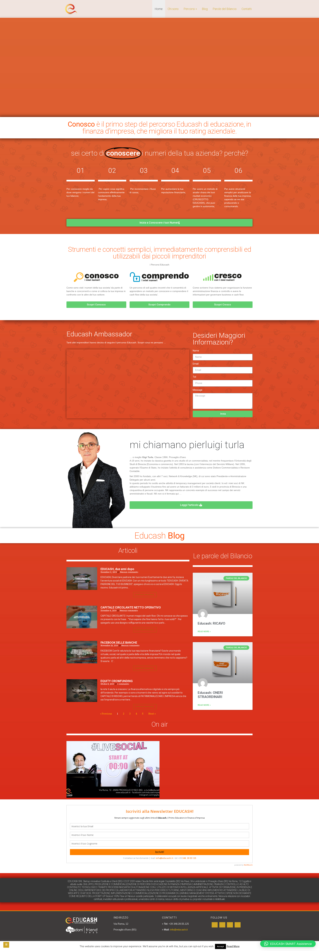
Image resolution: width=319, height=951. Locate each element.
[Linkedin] (230, 924)
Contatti (247, 9)
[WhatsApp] (238, 924)
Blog (205, 9)
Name (196, 350)
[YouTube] (222, 924)
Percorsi (189, 9)
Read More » (204, 631)
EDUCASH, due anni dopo (117, 569)
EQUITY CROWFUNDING (117, 681)
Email (196, 363)
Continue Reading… (145, 595)
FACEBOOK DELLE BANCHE (119, 642)
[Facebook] (215, 924)
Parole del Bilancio (225, 9)
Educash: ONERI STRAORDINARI (210, 695)
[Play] (113, 769)
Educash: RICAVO (211, 623)
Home (159, 9)
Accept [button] (220, 946)
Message (197, 390)
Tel (194, 376)
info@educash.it (179, 929)
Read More (233, 946)
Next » (152, 713)
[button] (288, 943)
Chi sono (173, 9)
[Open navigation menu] (6, 945)
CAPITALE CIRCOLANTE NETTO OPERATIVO (131, 607)
